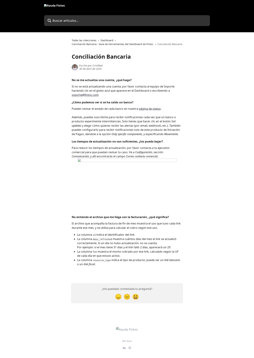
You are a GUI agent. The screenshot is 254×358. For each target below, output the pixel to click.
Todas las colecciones (84, 40)
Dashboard (107, 40)
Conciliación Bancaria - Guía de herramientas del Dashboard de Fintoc (112, 44)
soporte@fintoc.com (85, 95)
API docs (127, 341)
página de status (150, 109)
